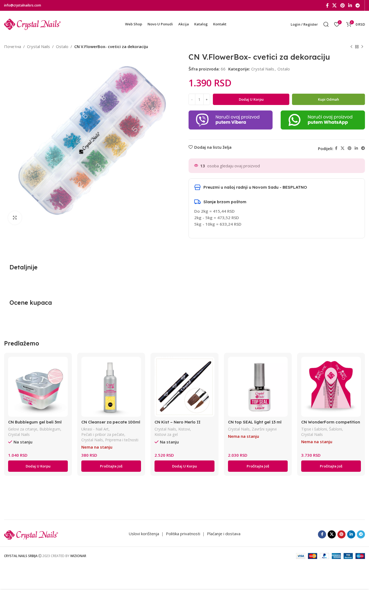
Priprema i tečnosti (121, 439)
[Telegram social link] (358, 5)
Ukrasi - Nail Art (95, 429)
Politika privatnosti (183, 533)
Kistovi (184, 429)
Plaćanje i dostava (223, 533)
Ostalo (62, 46)
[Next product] (362, 47)
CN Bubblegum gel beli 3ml (35, 422)
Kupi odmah (328, 99)
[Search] (326, 24)
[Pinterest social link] (342, 5)
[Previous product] (351, 47)
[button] (38, 466)
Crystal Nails (38, 46)
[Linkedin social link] (350, 5)
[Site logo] (32, 23)
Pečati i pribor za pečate (102, 434)
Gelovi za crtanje (22, 429)
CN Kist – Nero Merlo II (177, 422)
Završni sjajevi (264, 429)
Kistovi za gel (166, 434)
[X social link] (334, 5)
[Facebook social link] (327, 5)
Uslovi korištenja (144, 533)
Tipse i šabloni (314, 429)
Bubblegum (49, 429)
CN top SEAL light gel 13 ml (254, 422)
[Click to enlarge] (15, 218)
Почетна (12, 46)
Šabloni (335, 429)
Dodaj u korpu (251, 99)
